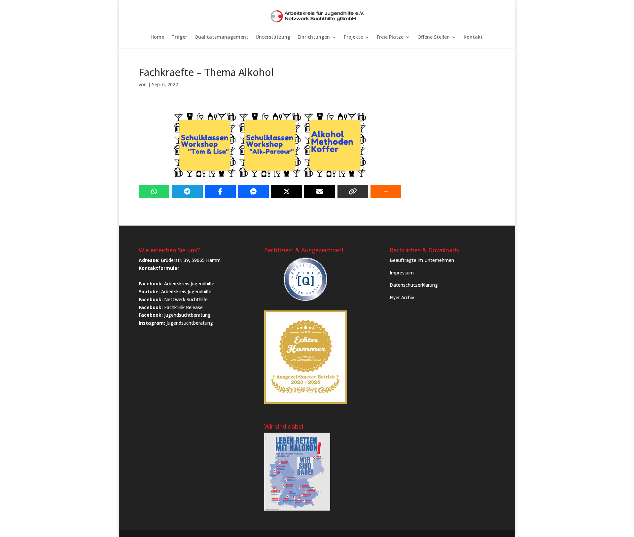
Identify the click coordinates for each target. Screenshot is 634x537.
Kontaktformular (159, 268)
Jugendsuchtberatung (187, 315)
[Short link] (352, 191)
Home (157, 37)
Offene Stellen (433, 37)
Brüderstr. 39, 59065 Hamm (191, 260)
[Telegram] (187, 191)
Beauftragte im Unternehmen (422, 260)
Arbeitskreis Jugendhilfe (189, 283)
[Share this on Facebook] (220, 191)
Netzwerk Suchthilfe (186, 299)
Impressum (402, 272)
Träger (179, 37)
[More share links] (385, 191)
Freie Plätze (390, 37)
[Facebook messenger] (253, 191)
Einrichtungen (314, 37)
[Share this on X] (286, 191)
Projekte (353, 37)
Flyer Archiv (402, 297)
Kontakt (473, 37)
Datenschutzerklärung (414, 285)
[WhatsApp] (154, 191)
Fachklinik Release (183, 307)
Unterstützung (273, 37)
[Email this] (319, 191)
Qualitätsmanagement (221, 37)
